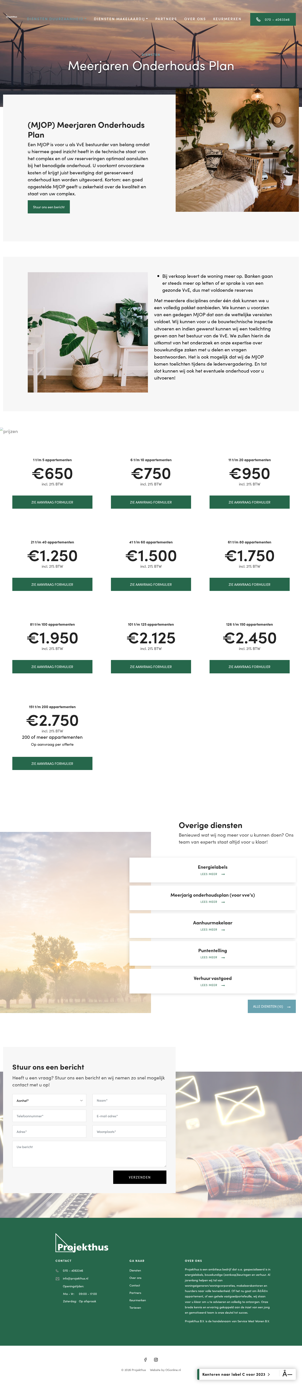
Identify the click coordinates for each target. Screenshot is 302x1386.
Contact (134, 1285)
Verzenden (140, 1177)
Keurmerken (227, 18)
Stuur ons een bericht (49, 207)
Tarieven (135, 1307)
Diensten (135, 1270)
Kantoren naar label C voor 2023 (234, 1374)
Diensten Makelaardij (119, 18)
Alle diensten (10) (268, 1006)
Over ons (195, 18)
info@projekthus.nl (75, 1278)
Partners (166, 18)
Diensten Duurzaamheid (55, 18)
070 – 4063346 (277, 19)
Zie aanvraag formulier (52, 502)
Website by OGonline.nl (165, 1370)
